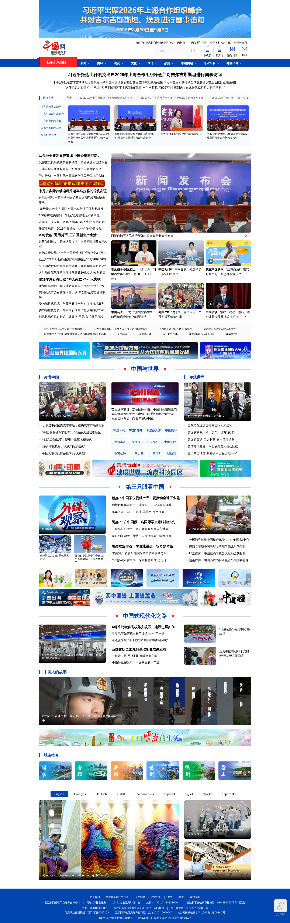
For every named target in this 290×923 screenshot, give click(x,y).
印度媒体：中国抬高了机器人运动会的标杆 (217, 553)
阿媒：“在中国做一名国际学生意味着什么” (144, 522)
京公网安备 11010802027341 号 (189, 908)
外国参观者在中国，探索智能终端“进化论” (140, 560)
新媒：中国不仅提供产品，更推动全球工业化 (146, 498)
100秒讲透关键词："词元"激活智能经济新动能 (69, 215)
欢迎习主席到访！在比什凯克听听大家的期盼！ (193, 87)
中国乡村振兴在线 (220, 42)
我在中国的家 (215, 269)
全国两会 (122, 334)
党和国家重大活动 (51, 106)
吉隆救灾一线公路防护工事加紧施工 (135, 235)
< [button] (244, 97)
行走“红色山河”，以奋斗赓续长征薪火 (67, 439)
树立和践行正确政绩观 (202, 334)
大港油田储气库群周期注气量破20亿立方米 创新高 (72, 272)
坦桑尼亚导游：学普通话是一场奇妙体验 (142, 546)
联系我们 (156, 897)
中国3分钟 (165, 269)
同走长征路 (145, 334)
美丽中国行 (232, 334)
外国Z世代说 (166, 312)
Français (80, 794)
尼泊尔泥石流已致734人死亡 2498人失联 (70, 279)
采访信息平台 (48, 134)
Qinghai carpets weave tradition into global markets (77, 875)
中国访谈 (212, 312)
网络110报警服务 (96, 902)
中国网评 (171, 430)
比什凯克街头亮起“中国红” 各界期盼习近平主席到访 (100, 87)
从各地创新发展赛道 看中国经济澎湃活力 (70, 156)
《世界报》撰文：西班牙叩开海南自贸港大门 (141, 529)
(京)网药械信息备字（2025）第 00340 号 (201, 912)
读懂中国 (51, 377)
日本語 (121, 794)
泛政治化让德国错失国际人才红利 (210, 425)
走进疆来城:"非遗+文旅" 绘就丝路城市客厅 (140, 640)
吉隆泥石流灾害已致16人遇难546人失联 (65, 222)
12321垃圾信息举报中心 (126, 902)
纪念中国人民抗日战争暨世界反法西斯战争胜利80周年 (75, 334)
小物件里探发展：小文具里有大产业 (135, 662)
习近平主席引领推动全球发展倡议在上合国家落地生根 (199, 82)
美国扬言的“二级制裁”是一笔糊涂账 (211, 439)
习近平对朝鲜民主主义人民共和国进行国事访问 (120, 328)
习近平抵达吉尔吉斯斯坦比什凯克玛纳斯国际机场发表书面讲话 (96, 82)
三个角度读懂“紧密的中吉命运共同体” (212, 453)
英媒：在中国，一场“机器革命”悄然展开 (138, 512)
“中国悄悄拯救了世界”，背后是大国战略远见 (71, 432)
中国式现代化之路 (145, 616)
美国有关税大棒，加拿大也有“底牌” (211, 432)
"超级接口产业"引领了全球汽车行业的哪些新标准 (71, 208)
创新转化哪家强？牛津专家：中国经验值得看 (141, 505)
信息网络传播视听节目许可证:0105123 (87, 912)
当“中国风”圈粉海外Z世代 (56, 415)
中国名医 (117, 312)
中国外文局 (240, 42)
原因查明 (99, 222)
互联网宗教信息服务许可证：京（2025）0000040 (143, 912)
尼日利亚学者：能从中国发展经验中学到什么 (141, 536)
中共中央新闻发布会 (52, 113)
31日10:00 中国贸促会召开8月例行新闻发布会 (106, 97)
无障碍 (280, 914)
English (59, 794)
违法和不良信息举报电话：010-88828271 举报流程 (216, 902)
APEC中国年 (170, 334)
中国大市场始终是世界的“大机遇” (64, 453)
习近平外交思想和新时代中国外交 (154, 42)
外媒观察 (47, 528)
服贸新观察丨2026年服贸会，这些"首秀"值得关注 (71, 228)
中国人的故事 (55, 672)
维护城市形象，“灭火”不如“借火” (63, 446)
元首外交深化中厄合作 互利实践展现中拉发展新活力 (89, 559)
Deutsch (101, 794)
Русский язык (145, 794)
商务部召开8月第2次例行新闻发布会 (181, 133)
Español (169, 794)
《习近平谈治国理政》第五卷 (175, 328)
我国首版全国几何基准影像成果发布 (139, 649)
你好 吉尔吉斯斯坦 (148, 87)
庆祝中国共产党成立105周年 (219, 328)
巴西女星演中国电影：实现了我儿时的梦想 (217, 546)
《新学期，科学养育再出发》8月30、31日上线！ (133, 274)
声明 (181, 897)
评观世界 (196, 377)
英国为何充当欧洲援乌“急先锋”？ (206, 415)
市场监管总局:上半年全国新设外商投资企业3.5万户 (72, 252)
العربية (189, 794)
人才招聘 (140, 897)
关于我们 (95, 897)
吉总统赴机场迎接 (151, 82)
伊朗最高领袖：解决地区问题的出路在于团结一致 (71, 286)
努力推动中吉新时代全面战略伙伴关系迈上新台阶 (71, 175)
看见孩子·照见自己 (123, 269)
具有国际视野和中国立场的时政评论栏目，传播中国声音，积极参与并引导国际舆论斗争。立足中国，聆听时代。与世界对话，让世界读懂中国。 (144, 414)
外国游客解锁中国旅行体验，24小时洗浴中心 (219, 539)
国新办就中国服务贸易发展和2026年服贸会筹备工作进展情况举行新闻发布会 (89, 137)
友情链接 (195, 897)
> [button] (248, 97)
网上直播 (48, 97)
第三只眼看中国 (145, 487)
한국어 (207, 794)
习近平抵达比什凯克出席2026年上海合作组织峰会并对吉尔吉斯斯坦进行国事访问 (145, 74)
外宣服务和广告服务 (117, 897)
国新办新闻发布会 (51, 127)
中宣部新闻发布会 (51, 120)
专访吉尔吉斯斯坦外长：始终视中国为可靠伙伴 (70, 169)
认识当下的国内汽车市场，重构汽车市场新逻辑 (73, 425)
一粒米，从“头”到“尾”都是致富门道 (135, 655)
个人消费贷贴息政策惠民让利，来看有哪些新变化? (72, 266)
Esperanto (229, 794)
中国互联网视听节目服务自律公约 (61, 902)
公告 (170, 897)
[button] (248, 191)
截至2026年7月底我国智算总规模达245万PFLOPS (72, 259)
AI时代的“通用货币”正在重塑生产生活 (68, 235)
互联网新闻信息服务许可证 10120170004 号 (139, 908)
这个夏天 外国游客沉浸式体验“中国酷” (210, 528)
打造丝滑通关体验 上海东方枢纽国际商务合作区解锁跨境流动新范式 (71, 656)
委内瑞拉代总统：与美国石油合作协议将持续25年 (72, 303)
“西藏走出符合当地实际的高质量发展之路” (140, 553)
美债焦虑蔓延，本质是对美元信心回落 (213, 446)
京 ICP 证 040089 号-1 (95, 908)
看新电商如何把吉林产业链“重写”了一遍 (138, 633)
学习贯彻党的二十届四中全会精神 (63, 328)
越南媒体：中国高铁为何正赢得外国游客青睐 (219, 560)
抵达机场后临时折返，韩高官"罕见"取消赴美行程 (71, 316)
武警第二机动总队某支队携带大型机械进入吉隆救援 (73, 162)
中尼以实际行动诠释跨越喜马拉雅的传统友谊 (73, 191)
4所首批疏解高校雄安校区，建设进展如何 (143, 627)
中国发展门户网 (198, 42)
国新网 (181, 42)
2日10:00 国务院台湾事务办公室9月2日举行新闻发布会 (172, 97)
